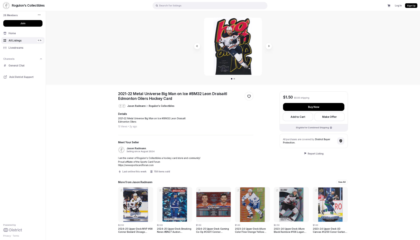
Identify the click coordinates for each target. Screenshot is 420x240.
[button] (10, 15)
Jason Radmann (136, 105)
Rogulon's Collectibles (161, 105)
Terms (16, 235)
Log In (398, 5)
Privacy (7, 235)
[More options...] (39, 14)
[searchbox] (211, 5)
